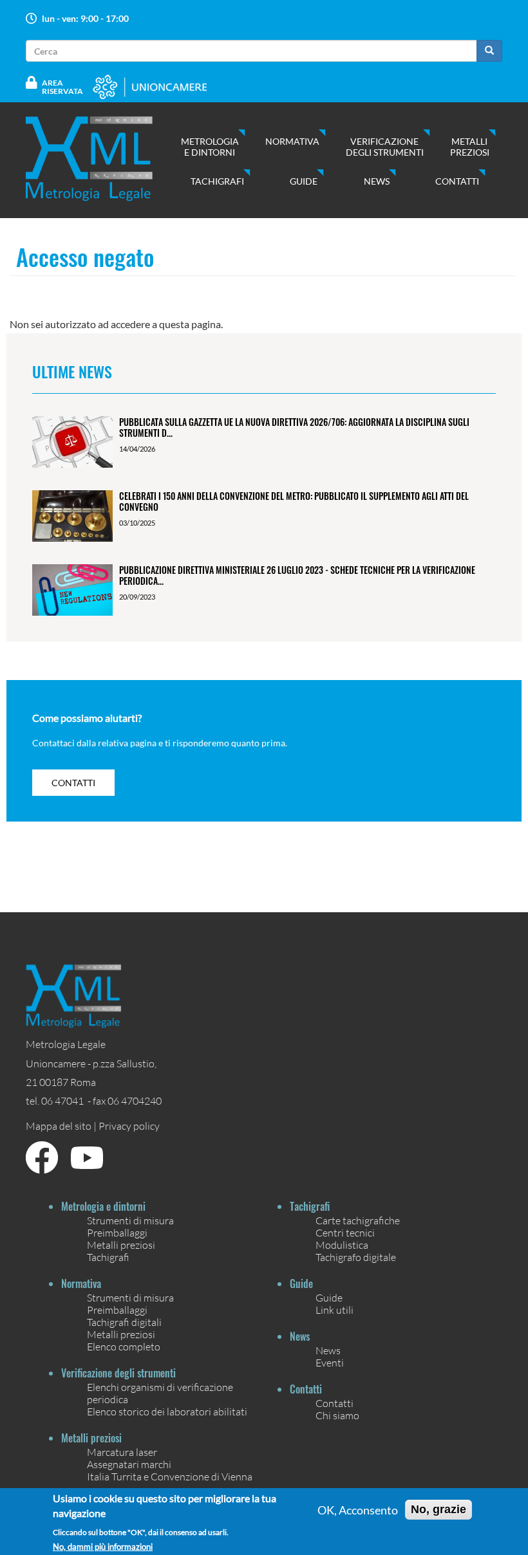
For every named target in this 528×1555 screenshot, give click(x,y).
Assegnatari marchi (129, 1464)
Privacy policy (129, 1125)
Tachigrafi (217, 181)
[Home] (102, 158)
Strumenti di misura (130, 1220)
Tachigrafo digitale (356, 1257)
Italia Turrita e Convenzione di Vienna (169, 1476)
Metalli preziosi (469, 147)
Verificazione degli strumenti (385, 147)
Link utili (335, 1309)
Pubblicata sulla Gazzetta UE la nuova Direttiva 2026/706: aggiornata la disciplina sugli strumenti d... (294, 427)
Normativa (292, 141)
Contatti (457, 181)
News (377, 181)
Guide (303, 181)
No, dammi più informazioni (103, 1547)
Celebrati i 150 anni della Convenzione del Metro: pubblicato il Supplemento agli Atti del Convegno (294, 501)
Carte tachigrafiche (358, 1220)
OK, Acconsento (357, 1510)
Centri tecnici (345, 1232)
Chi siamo (337, 1415)
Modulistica (342, 1244)
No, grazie (438, 1509)
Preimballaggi (117, 1232)
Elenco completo (123, 1346)
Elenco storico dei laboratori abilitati (167, 1411)
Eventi (330, 1362)
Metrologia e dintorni (210, 147)
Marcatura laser (122, 1452)
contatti (73, 782)
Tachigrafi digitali (124, 1322)
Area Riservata (62, 86)
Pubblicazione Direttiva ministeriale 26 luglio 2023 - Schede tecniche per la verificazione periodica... (297, 575)
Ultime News (72, 371)
